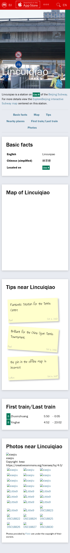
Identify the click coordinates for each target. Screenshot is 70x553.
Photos (32, 127)
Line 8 (36, 94)
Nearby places (15, 121)
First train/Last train (44, 121)
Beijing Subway (57, 94)
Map (36, 114)
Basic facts (20, 114)
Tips (48, 114)
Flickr (28, 533)
